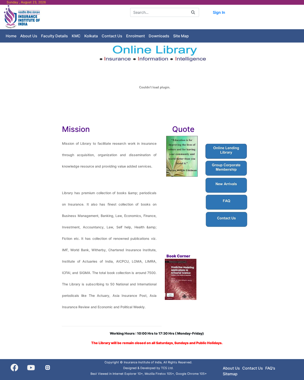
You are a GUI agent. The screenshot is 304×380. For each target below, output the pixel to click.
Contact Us (252, 368)
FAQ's (270, 368)
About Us (231, 368)
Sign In (219, 12)
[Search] (193, 12)
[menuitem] (11, 36)
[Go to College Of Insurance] (23, 16)
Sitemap (230, 373)
